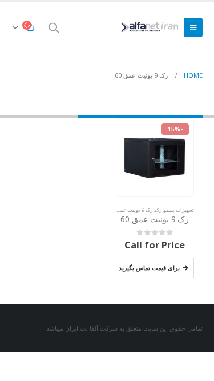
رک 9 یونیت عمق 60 (130, 210)
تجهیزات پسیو (179, 210)
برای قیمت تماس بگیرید (149, 267)
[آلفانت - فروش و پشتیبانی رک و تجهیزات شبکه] (148, 27)
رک (158, 210)
